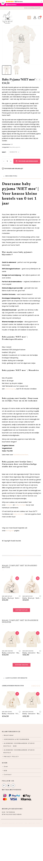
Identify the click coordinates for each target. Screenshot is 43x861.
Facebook (4, 785)
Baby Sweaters (9, 651)
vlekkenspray (10, 389)
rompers (9, 505)
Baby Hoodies (8, 711)
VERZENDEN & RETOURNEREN (16, 739)
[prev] (36, 79)
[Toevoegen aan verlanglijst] (19, 596)
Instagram (10, 531)
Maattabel (9, 735)
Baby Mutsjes (8, 596)
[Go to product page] (11, 584)
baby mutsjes (20, 505)
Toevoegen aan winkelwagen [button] (17, 578)
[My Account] (34, 17)
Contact (8, 774)
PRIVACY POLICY (11, 757)
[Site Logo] (7, 17)
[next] (39, 79)
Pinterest (8, 785)
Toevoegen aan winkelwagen (28, 161)
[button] (29, 17)
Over (6, 766)
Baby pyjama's (16, 147)
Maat (4, 152)
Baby (10, 147)
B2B (5, 771)
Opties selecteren (17, 633)
